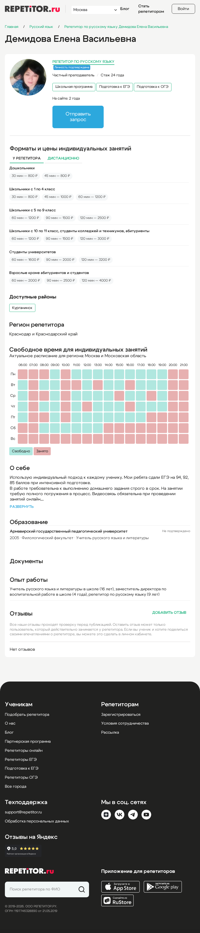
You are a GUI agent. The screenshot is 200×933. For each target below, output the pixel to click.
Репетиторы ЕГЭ (21, 760)
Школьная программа (73, 87)
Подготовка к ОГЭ (153, 87)
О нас (10, 723)
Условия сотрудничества (125, 723)
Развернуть (22, 507)
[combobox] (91, 10)
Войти (183, 9)
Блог (124, 9)
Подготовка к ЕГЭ (114, 87)
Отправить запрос (78, 117)
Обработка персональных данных (37, 821)
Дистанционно (63, 158)
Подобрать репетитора (27, 715)
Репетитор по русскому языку (83, 62)
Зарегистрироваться (120, 715)
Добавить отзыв (169, 612)
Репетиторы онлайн (23, 750)
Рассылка (110, 732)
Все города (15, 786)
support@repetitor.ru (23, 812)
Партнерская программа (28, 741)
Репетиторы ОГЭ (21, 777)
